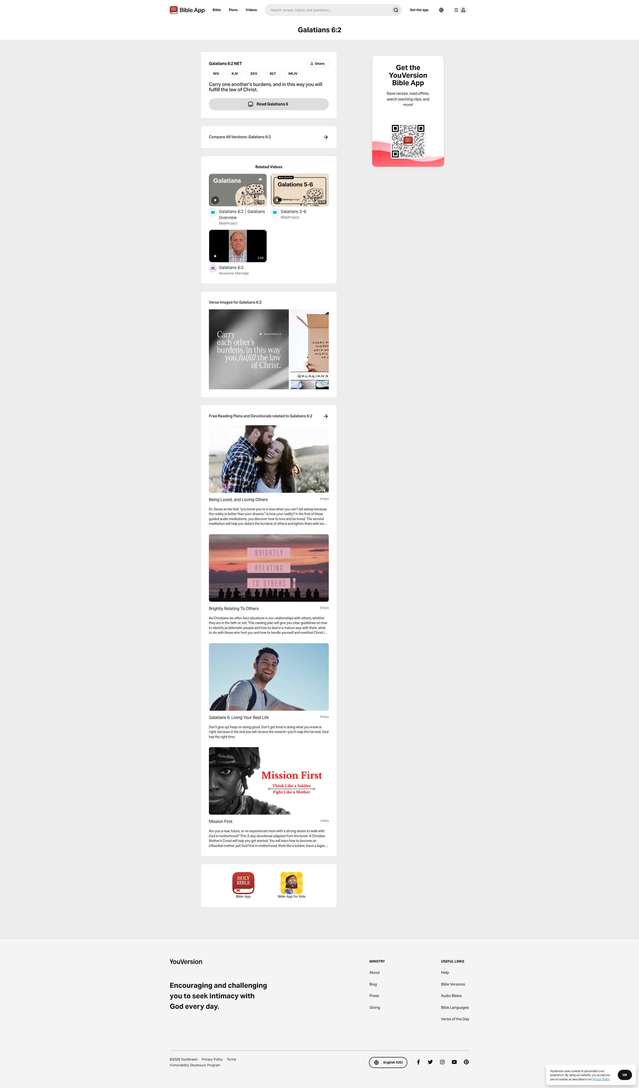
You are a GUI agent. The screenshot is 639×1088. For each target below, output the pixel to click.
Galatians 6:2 (236, 267)
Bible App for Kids (292, 896)
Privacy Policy (212, 1059)
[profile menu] (459, 10)
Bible (217, 10)
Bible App (243, 896)
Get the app (419, 10)
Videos (251, 10)
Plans (233, 10)
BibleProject (228, 223)
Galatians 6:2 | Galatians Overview (242, 214)
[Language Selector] (441, 10)
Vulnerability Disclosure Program (195, 1065)
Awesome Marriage (234, 273)
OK (625, 1075)
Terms (231, 1059)
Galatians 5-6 (299, 211)
